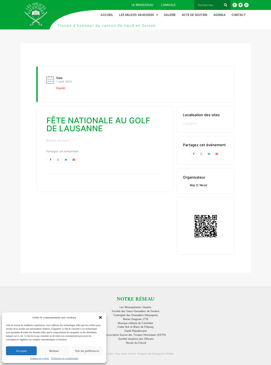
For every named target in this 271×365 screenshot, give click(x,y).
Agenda (219, 15)
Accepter (21, 350)
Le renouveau (142, 5)
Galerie (170, 15)
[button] (100, 317)
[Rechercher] (226, 5)
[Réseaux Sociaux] (58, 159)
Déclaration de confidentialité (64, 358)
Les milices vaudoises (136, 15)
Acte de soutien (195, 15)
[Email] (73, 159)
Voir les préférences (87, 350)
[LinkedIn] (65, 159)
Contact (239, 15)
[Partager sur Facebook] (50, 159)
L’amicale (168, 5)
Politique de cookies (39, 358)
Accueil (107, 15)
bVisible (170, 353)
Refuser (54, 350)
